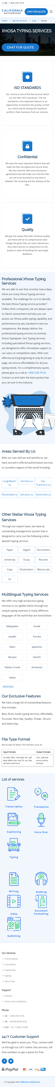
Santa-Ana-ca (43, 494)
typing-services (19, 20)
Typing (8, 976)
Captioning (10, 970)
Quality (27, 229)
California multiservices (30, 1082)
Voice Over (10, 981)
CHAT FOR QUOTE (36, 11)
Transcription (11, 959)
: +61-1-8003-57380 (16, 1027)
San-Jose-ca (26, 494)
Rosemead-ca (9, 494)
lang (34, 20)
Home (4, 20)
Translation (10, 964)
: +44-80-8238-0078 (16, 1022)
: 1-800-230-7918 (14, 3)
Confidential (27, 156)
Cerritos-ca (27, 481)
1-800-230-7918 (36, 372)
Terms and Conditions (15, 1001)
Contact (8, 996)
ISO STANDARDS (27, 87)
